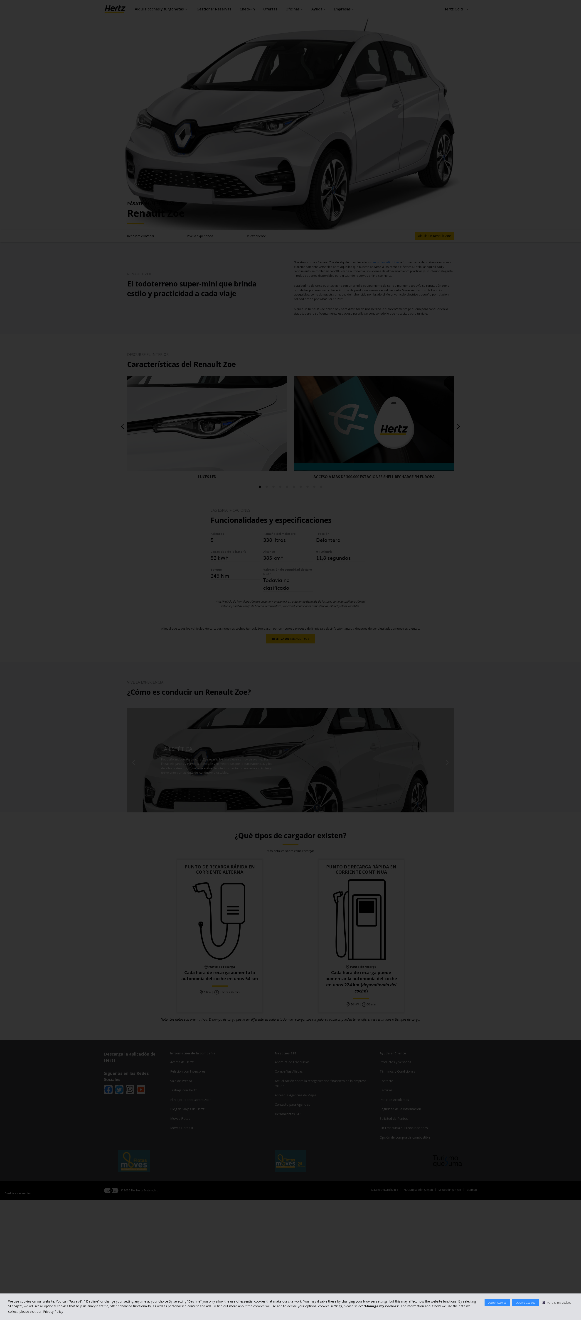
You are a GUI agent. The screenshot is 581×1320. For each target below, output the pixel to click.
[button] (556, 1302)
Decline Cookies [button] (525, 1303)
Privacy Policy (53, 1311)
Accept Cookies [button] (497, 1303)
